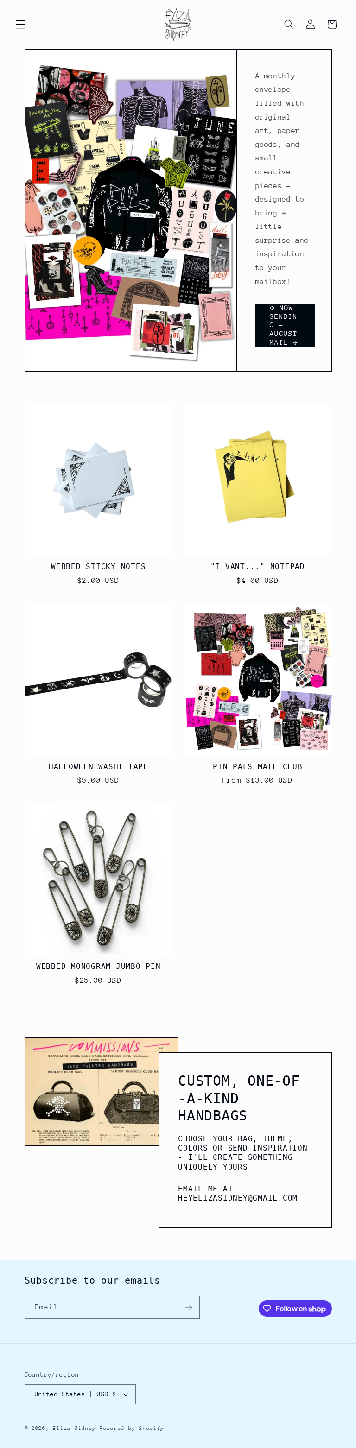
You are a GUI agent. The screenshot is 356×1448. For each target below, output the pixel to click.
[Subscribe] (188, 1307)
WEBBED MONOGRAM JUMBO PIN (98, 966)
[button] (20, 24)
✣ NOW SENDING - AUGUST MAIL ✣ (284, 325)
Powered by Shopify (132, 1428)
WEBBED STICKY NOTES (98, 566)
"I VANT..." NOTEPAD (257, 566)
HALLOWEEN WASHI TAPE (98, 766)
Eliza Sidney (74, 1428)
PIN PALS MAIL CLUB (258, 766)
